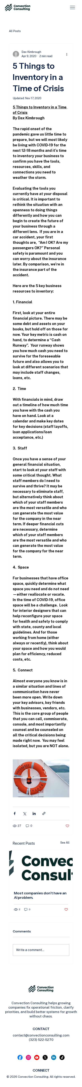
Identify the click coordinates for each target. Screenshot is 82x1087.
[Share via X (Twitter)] (24, 813)
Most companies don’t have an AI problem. (40, 895)
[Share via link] (44, 813)
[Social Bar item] (20, 1057)
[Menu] (72, 7)
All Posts (15, 31)
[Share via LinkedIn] (34, 813)
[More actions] (66, 54)
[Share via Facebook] (15, 813)
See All (64, 842)
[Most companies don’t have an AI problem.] (41, 868)
